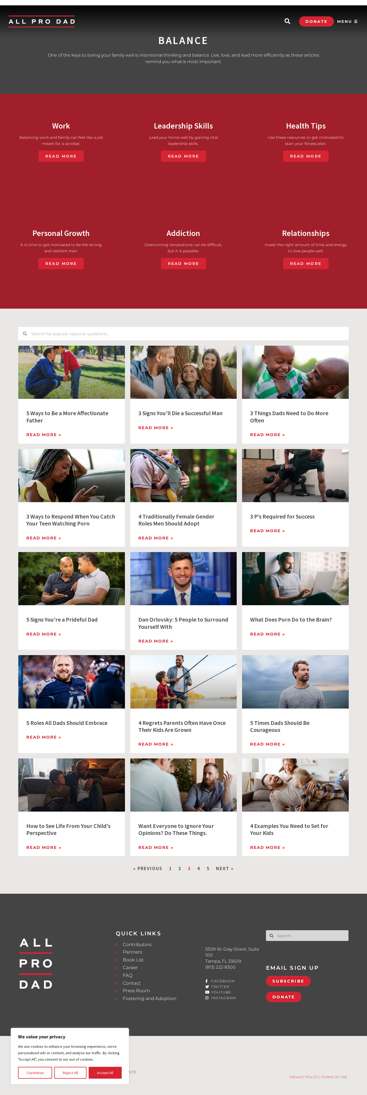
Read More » (44, 434)
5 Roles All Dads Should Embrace (66, 723)
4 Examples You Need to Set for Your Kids (289, 829)
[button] (287, 21)
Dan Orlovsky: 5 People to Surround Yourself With (183, 623)
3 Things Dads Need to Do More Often (289, 416)
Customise (35, 1072)
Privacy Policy (304, 1077)
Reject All (70, 1072)
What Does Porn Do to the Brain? (291, 619)
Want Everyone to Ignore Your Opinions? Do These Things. (176, 829)
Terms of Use (334, 1077)
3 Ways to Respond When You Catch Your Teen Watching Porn (70, 520)
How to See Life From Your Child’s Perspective (68, 829)
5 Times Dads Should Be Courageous (280, 726)
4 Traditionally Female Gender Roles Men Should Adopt (176, 520)
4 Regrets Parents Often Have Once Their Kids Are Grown (182, 726)
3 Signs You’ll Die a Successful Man (180, 413)
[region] (70, 1056)
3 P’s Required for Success (282, 516)
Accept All (105, 1072)
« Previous (148, 868)
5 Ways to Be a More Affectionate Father (67, 416)
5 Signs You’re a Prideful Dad (62, 619)
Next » (225, 868)
